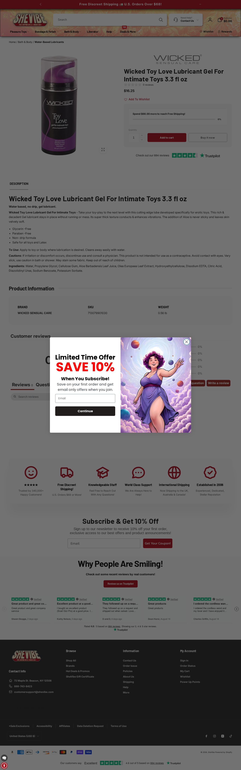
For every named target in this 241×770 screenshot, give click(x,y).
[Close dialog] (186, 342)
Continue (85, 411)
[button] (4, 757)
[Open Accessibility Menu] (4, 765)
